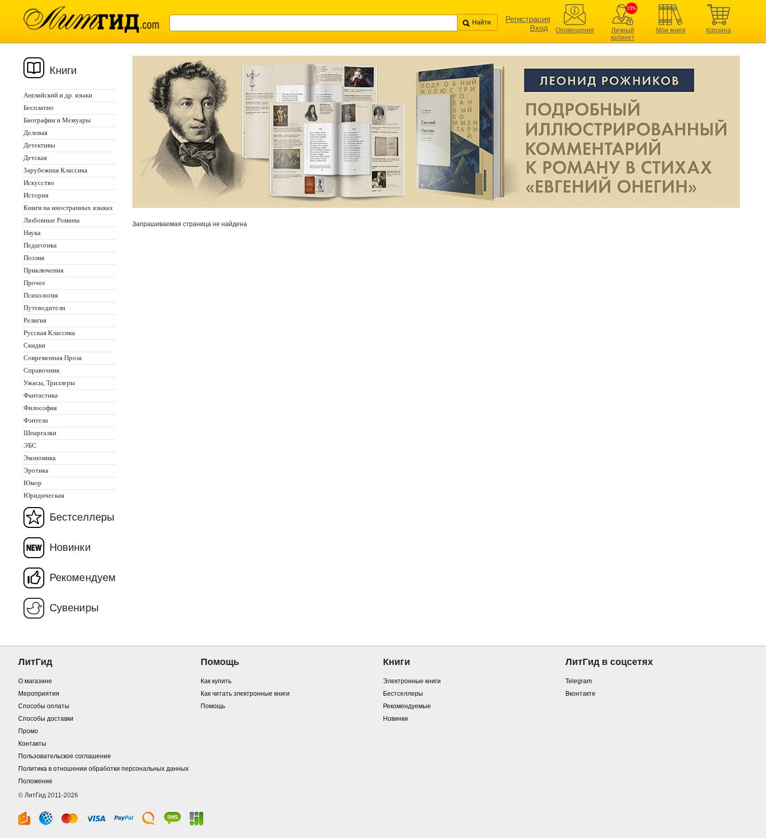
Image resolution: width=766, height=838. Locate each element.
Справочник (41, 370)
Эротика (35, 470)
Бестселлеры (82, 517)
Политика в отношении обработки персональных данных (103, 768)
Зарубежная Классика (55, 170)
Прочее (34, 283)
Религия (34, 320)
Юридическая (43, 495)
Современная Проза (52, 358)
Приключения (43, 270)
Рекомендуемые (407, 706)
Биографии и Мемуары (57, 120)
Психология (40, 295)
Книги (63, 70)
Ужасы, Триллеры (49, 383)
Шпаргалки (39, 433)
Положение (35, 781)
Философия (40, 408)
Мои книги (671, 30)
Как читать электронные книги (245, 693)
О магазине (35, 681)
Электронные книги (412, 681)
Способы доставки (45, 718)
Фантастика (40, 395)
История (35, 195)
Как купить (216, 681)
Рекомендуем (83, 577)
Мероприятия (38, 693)
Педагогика (40, 245)
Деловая (35, 133)
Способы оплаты (43, 706)
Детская (35, 158)
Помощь (213, 706)
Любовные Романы (51, 220)
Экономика (39, 458)
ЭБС (29, 445)
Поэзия (33, 258)
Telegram (578, 681)
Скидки (34, 345)
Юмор (32, 483)
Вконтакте (580, 693)
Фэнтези (35, 420)
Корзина (718, 30)
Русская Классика (49, 333)
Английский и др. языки (57, 95)
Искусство (38, 183)
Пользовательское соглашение (64, 756)
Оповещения (574, 30)
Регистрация (527, 19)
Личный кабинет (623, 34)
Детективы (39, 145)
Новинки (70, 547)
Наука (32, 233)
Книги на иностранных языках (68, 208)
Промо (28, 731)
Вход (539, 27)
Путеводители (44, 308)
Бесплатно (38, 108)
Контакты (32, 743)
